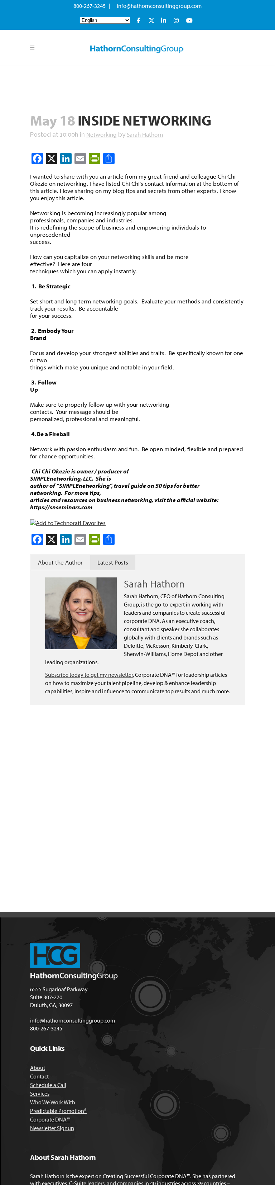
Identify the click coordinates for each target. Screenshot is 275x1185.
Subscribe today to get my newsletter (89, 674)
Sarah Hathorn (145, 134)
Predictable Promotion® (58, 1110)
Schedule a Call (48, 1085)
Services (39, 1093)
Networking (101, 134)
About (37, 1067)
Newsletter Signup (52, 1128)
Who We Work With (52, 1102)
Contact (39, 1076)
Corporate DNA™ (50, 1119)
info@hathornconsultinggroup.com (159, 5)
